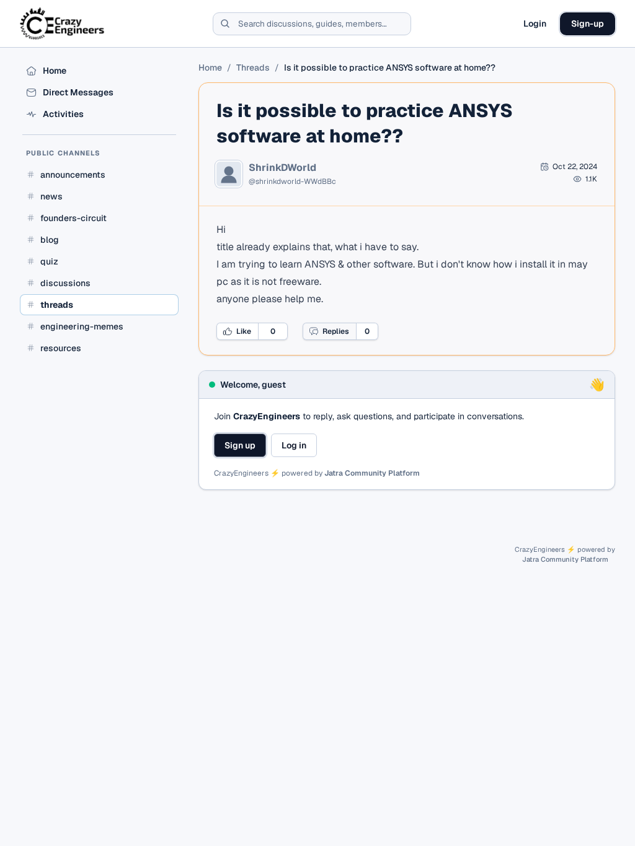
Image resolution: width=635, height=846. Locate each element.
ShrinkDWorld (282, 168)
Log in (294, 445)
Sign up (239, 445)
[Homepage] (63, 23)
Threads (253, 67)
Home (210, 67)
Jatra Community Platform (372, 473)
